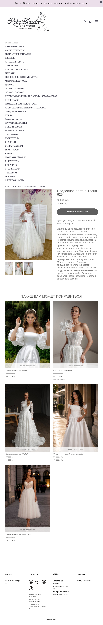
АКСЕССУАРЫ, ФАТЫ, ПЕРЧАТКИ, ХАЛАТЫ (26, 107)
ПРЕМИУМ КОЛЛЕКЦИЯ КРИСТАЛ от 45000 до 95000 (31, 96)
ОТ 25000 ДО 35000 (14, 88)
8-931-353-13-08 (84, 580)
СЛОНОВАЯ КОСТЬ (14, 180)
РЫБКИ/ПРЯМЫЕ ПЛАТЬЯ (18, 54)
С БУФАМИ (10, 142)
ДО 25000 (9, 84)
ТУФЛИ (8, 115)
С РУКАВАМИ (11, 65)
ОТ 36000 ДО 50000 (14, 92)
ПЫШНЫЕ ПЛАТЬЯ (14, 46)
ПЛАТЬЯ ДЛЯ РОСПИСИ (17, 69)
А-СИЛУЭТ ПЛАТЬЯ (14, 50)
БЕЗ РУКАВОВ (12, 149)
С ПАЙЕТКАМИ (12, 168)
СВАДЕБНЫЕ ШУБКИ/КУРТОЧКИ (21, 103)
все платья (17, 186)
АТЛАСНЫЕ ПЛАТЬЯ (15, 61)
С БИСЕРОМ (11, 172)
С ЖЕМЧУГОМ (12, 161)
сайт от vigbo (51, 619)
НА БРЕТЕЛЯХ (12, 138)
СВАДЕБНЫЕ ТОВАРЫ (15, 111)
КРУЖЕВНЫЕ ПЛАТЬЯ (16, 123)
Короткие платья (13, 119)
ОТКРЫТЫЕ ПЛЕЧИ (14, 146)
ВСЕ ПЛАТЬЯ (11, 42)
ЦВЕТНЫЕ (10, 58)
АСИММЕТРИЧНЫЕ (14, 130)
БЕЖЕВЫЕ (10, 176)
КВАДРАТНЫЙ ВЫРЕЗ (15, 157)
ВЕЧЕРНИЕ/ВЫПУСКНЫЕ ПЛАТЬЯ (21, 77)
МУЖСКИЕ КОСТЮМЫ (16, 81)
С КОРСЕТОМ (11, 165)
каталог (7, 186)
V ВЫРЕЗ (9, 153)
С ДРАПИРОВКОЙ (13, 126)
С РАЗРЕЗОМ (11, 134)
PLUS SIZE (10, 73)
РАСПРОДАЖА (12, 100)
